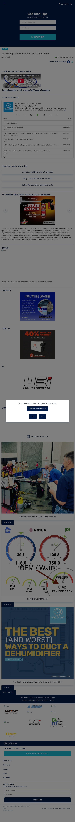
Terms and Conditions (37, 409)
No (42, 416)
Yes (33, 416)
